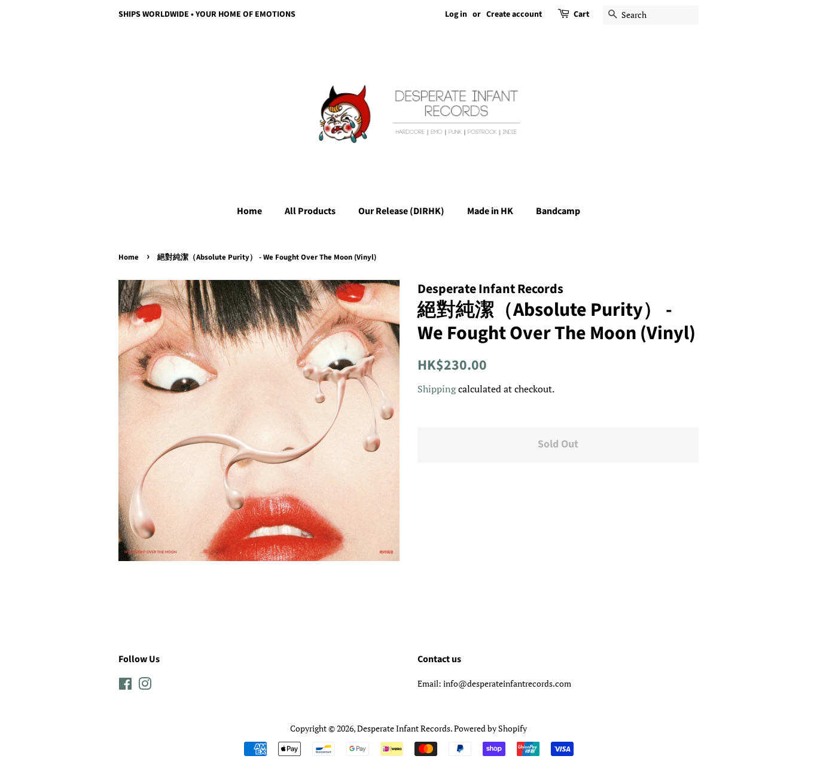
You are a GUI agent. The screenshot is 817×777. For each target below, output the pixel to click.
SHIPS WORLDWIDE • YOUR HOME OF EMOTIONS (206, 14)
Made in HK (490, 211)
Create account (514, 14)
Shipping (436, 388)
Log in (456, 14)
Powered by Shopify (490, 728)
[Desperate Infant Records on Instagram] (144, 685)
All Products (310, 211)
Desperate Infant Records (403, 728)
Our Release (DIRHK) (401, 211)
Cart (581, 14)
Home (249, 211)
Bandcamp (558, 211)
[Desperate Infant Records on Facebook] (125, 685)
